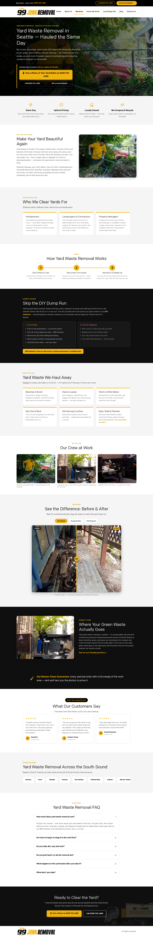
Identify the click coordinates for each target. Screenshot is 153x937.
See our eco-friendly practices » (92, 653)
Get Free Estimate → (126, 3)
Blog (121, 11)
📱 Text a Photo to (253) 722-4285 (64, 913)
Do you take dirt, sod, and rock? (50, 846)
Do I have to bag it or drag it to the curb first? (56, 837)
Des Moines (79, 780)
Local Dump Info (109, 11)
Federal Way (95, 780)
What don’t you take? (46, 872)
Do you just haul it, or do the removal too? (55, 855)
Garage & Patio (76, 521)
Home (58, 11)
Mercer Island (125, 780)
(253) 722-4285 (40, 3)
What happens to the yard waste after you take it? (58, 864)
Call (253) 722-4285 (105, 3)
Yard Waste (61, 521)
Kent (40, 780)
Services (79, 11)
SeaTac (65, 780)
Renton (28, 780)
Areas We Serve (93, 11)
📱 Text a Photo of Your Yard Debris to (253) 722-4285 (46, 74)
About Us (68, 11)
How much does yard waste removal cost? (55, 817)
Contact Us (131, 11)
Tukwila (52, 780)
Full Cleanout (91, 521)
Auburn (110, 780)
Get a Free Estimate (59, 83)
